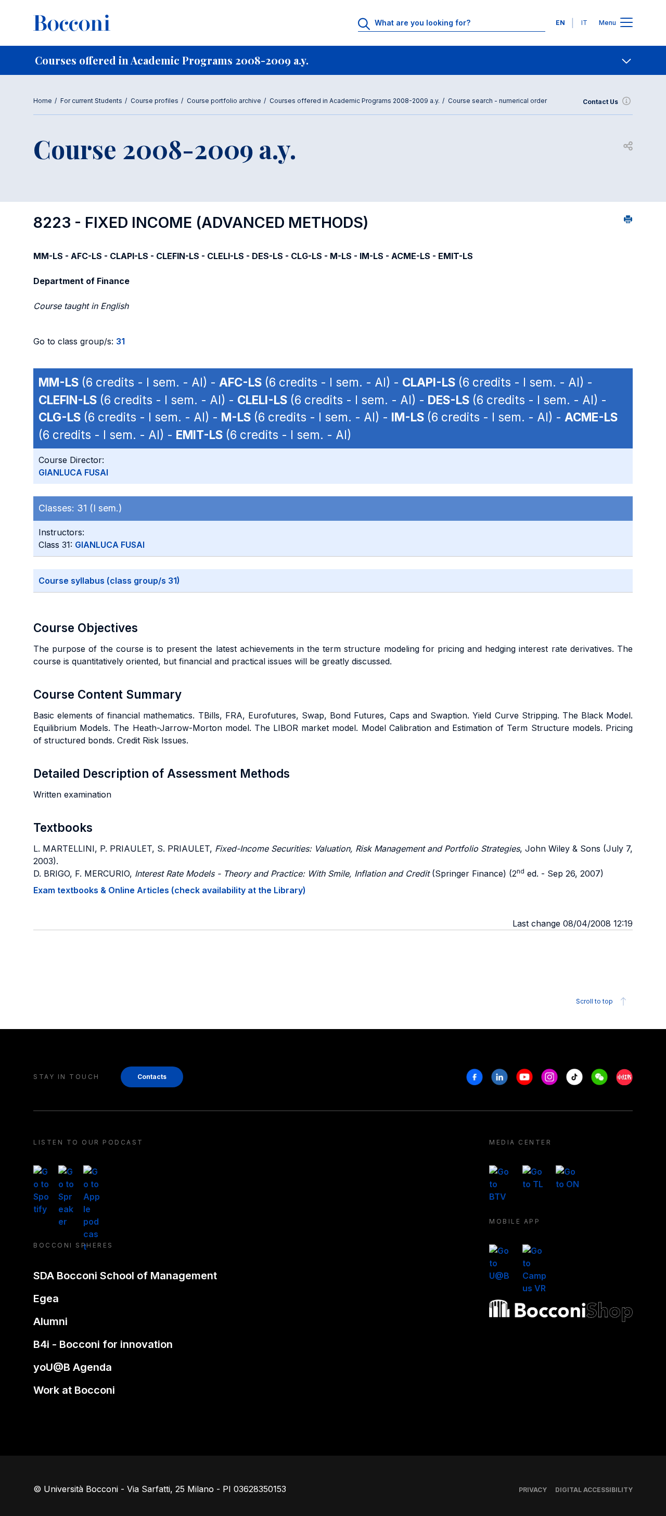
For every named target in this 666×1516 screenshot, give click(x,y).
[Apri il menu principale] (626, 23)
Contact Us (600, 102)
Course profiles (154, 101)
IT (584, 23)
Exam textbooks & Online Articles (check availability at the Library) (169, 890)
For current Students (91, 101)
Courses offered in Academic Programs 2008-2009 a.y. (355, 101)
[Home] (71, 22)
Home (42, 101)
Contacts (151, 1077)
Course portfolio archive (224, 101)
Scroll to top (594, 1001)
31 (120, 341)
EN (560, 23)
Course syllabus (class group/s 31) (109, 580)
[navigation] (333, 60)
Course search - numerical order (497, 101)
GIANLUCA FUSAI (73, 472)
